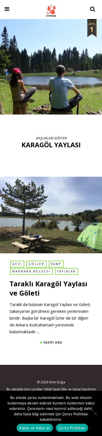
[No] (95, 413)
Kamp (56, 264)
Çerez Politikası (71, 428)
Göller (36, 264)
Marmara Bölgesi (31, 271)
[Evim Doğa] (51, 10)
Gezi (17, 264)
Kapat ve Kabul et (34, 428)
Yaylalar (66, 271)
